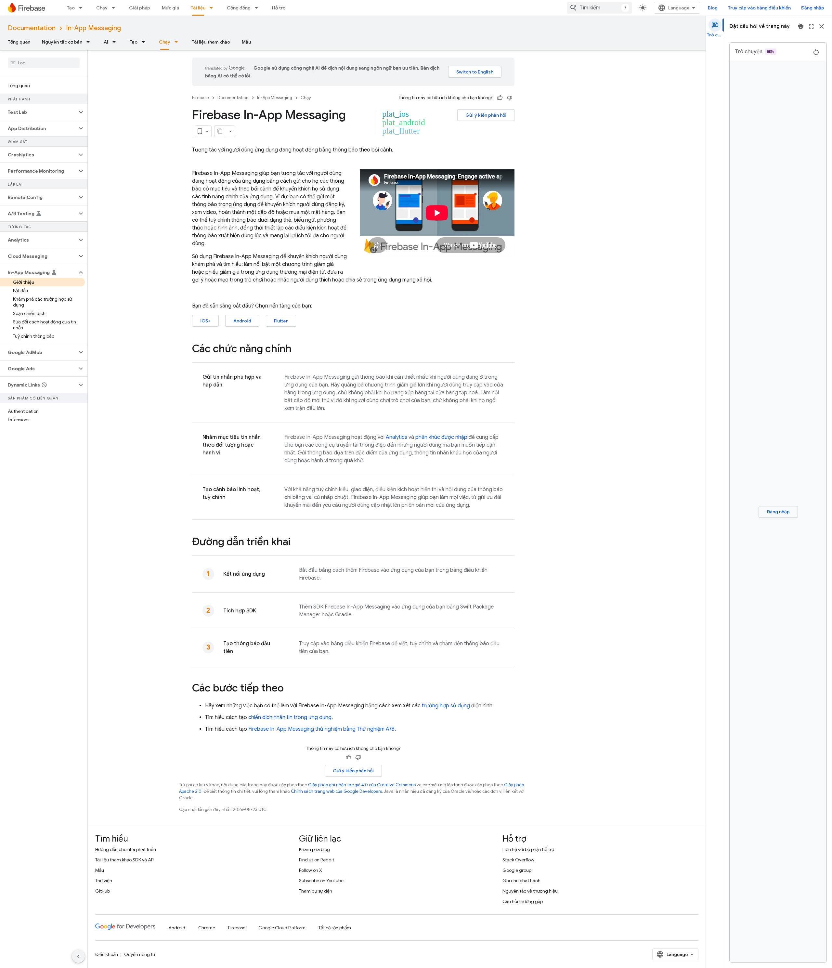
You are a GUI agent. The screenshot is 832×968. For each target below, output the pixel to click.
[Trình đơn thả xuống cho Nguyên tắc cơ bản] (90, 42)
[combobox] (599, 8)
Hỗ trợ (278, 8)
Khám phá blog (314, 849)
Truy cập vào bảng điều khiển (759, 8)
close (822, 26)
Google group (516, 870)
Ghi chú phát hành (521, 880)
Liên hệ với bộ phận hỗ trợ (528, 849)
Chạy (102, 8)
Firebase (200, 97)
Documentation (32, 28)
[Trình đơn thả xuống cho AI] (116, 42)
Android (242, 321)
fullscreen (811, 26)
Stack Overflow (518, 860)
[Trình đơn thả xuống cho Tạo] (82, 8)
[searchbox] (44, 63)
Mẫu (246, 42)
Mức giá (170, 8)
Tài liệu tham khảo (211, 42)
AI (106, 42)
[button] (38, 112)
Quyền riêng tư (139, 954)
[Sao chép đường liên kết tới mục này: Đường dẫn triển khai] (297, 542)
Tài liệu (198, 8)
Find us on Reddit (316, 860)
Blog (713, 8)
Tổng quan (19, 42)
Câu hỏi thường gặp (522, 901)
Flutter (281, 321)
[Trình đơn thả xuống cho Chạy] (115, 8)
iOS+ (205, 321)
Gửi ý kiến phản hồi (485, 115)
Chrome (206, 928)
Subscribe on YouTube (321, 880)
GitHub (102, 891)
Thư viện (103, 880)
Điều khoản (106, 954)
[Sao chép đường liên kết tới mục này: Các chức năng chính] (298, 349)
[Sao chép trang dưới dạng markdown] (220, 131)
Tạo (71, 8)
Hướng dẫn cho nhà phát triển (125, 849)
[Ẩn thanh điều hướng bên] (78, 956)
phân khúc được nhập (441, 437)
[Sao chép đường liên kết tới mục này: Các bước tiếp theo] (290, 689)
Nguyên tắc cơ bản (62, 42)
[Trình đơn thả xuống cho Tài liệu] (213, 8)
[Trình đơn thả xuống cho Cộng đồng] (258, 8)
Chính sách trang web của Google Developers (336, 791)
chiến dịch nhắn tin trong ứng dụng (290, 717)
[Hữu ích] (500, 98)
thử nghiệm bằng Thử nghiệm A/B (321, 729)
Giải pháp (139, 8)
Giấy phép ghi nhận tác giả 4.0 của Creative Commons (362, 785)
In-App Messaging (93, 28)
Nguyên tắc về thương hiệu (530, 891)
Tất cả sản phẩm (334, 928)
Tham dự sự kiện (315, 891)
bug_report (801, 26)
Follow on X (310, 870)
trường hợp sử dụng (446, 705)
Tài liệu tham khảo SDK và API (124, 860)
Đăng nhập (812, 8)
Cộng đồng (239, 8)
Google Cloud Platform (282, 928)
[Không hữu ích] (509, 98)
